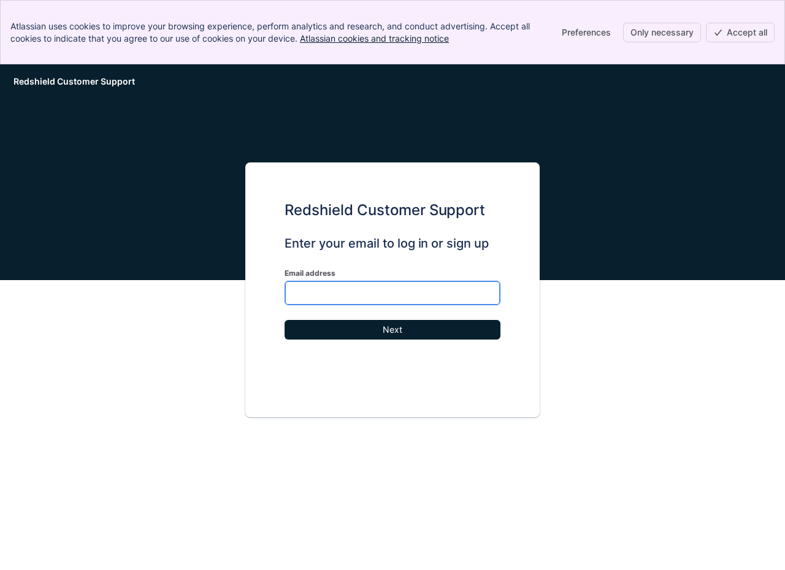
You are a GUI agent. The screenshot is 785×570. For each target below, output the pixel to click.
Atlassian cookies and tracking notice (374, 38)
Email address (310, 273)
